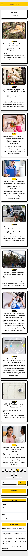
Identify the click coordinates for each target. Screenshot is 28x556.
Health (3, 507)
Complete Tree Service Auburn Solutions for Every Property (14, 273)
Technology (5, 518)
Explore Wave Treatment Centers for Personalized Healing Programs (14, 449)
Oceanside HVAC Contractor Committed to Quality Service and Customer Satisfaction (14, 315)
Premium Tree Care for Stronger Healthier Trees (14, 45)
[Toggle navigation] (2, 4)
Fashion (4, 511)
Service (14, 41)
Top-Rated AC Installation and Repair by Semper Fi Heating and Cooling (14, 91)
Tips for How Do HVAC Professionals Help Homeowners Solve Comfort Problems (14, 361)
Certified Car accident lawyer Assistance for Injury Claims (14, 228)
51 (12, 474)
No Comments (14, 50)
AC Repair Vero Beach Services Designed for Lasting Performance (14, 406)
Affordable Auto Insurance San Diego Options (13, 538)
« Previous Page (10, 477)
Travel (3, 514)
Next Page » (19, 477)
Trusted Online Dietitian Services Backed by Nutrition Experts (14, 137)
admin (10, 48)
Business (4, 504)
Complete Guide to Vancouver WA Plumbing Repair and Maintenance (14, 182)
